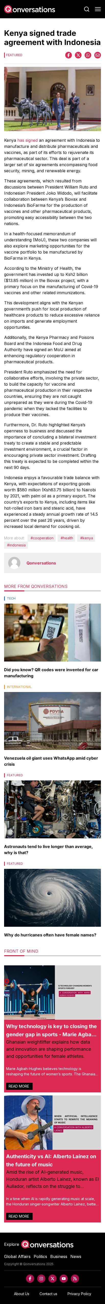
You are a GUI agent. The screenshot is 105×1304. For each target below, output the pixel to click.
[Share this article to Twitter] (78, 55)
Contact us (48, 1294)
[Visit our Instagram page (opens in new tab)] (41, 1279)
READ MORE (19, 1086)
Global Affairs (17, 1256)
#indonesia (16, 545)
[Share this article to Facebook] (68, 55)
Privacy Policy (79, 1294)
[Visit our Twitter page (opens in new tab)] (52, 1279)
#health (67, 538)
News (75, 1256)
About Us (21, 1294)
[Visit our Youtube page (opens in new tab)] (64, 1279)
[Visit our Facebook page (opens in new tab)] (30, 1279)
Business (58, 1256)
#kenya (86, 538)
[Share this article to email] (97, 55)
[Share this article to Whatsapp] (88, 55)
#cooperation (42, 538)
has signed (27, 140)
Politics (40, 1256)
